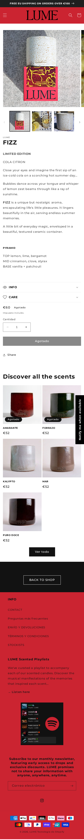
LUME (33, 831)
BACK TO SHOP (42, 580)
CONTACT (15, 610)
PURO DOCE (11, 535)
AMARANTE (10, 427)
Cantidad (9, 319)
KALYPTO (9, 481)
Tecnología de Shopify (50, 831)
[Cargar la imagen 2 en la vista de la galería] (42, 121)
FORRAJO (48, 427)
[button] (5, 15)
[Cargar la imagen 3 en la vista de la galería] (64, 121)
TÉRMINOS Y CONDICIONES (28, 636)
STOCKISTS (16, 645)
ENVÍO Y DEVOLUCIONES (26, 627)
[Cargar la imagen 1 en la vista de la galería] (20, 121)
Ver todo (42, 552)
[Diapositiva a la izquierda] (4, 122)
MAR (45, 481)
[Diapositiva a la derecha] (79, 122)
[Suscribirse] (71, 785)
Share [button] (11, 355)
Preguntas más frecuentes (28, 618)
